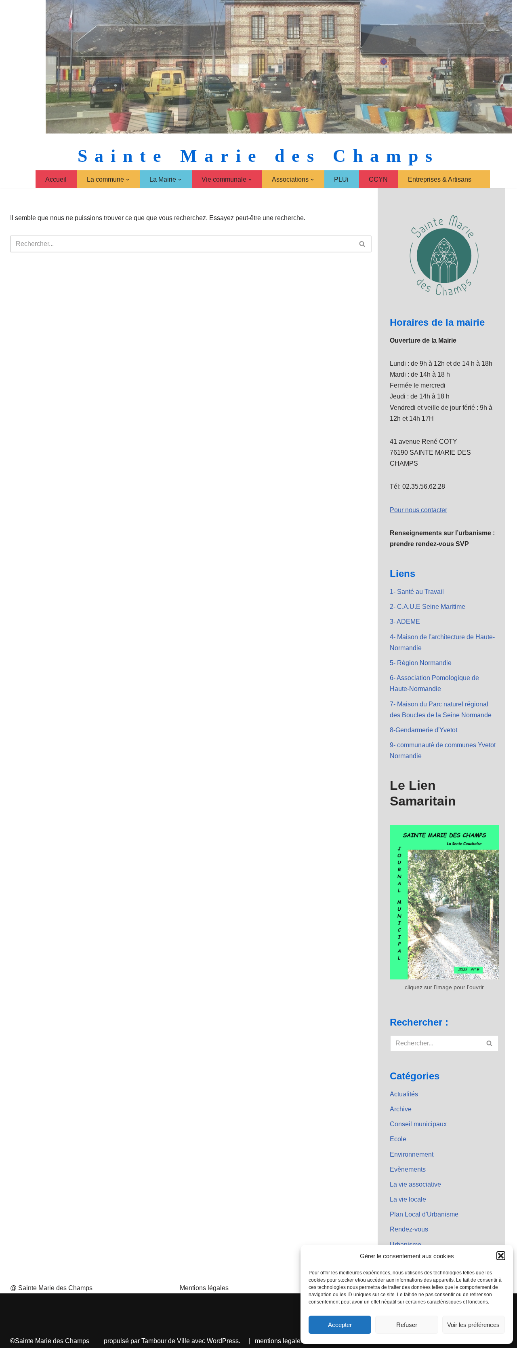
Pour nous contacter (418, 510)
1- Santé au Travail (417, 591)
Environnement (411, 1154)
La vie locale (408, 1199)
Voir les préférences (473, 1324)
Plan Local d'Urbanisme (424, 1214)
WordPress (223, 1340)
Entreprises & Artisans (439, 179)
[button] (501, 1256)
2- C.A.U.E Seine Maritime (427, 606)
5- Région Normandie (421, 662)
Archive (401, 1109)
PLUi (341, 179)
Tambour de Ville (165, 1340)
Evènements (408, 1169)
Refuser (406, 1324)
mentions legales (279, 1340)
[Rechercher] (362, 243)
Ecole (398, 1139)
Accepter (340, 1324)
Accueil (56, 179)
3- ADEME (405, 621)
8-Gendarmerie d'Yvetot (423, 730)
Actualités (404, 1094)
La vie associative (415, 1184)
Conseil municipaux (418, 1124)
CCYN (378, 179)
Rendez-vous (409, 1229)
